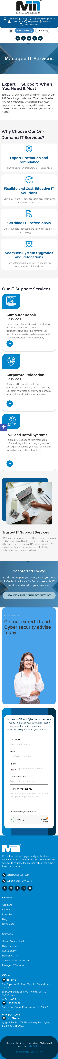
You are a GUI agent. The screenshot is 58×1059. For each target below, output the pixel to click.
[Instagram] (34, 38)
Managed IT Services (13, 965)
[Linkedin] (29, 38)
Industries (7, 914)
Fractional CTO (10, 955)
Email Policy (36, 1052)
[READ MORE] (9, 343)
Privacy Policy (22, 1052)
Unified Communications (14, 941)
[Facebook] (17, 38)
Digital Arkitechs (34, 1046)
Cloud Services (10, 946)
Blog (4, 919)
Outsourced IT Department (16, 960)
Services (6, 909)
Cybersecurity (9, 951)
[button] (11, 30)
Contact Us (8, 924)
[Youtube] (40, 38)
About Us (7, 905)
